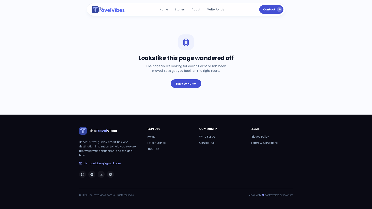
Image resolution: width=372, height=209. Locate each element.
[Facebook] (91, 174)
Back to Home (186, 84)
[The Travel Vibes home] (108, 9)
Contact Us (206, 143)
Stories (180, 9)
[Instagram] (82, 174)
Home (164, 9)
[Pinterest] (110, 174)
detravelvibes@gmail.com (102, 163)
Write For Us (215, 9)
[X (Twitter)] (101, 174)
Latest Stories (156, 143)
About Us (153, 149)
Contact (269, 9)
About (196, 9)
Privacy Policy (260, 137)
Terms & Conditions (264, 143)
